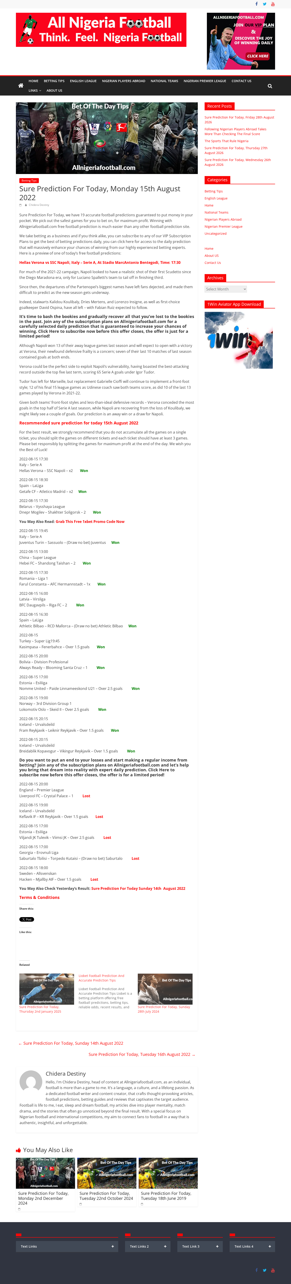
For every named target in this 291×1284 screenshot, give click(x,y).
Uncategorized (216, 233)
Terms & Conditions (39, 897)
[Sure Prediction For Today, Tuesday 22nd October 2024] (106, 1160)
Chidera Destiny (39, 205)
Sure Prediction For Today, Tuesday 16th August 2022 (142, 1054)
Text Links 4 (253, 1246)
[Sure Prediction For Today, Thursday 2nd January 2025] (46, 989)
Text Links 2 (148, 1246)
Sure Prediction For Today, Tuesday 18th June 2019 (166, 1196)
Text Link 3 (200, 1246)
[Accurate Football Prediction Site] (21, 86)
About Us (54, 90)
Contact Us (241, 81)
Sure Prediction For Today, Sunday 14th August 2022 (70, 1043)
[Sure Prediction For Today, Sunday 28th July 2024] (165, 989)
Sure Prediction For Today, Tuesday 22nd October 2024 (106, 1196)
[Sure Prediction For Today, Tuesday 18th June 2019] (168, 1160)
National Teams (164, 81)
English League (83, 81)
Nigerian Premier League (205, 81)
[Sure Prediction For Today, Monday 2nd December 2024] (45, 1160)
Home (33, 81)
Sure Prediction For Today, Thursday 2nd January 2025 (40, 1009)
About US (212, 255)
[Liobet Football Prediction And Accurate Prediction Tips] (108, 991)
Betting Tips (54, 81)
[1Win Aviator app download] (239, 314)
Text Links (67, 1246)
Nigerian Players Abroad (123, 81)
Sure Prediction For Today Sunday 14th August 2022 (138, 888)
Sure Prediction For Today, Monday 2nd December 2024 (43, 1198)
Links (33, 90)
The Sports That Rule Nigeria (226, 141)
